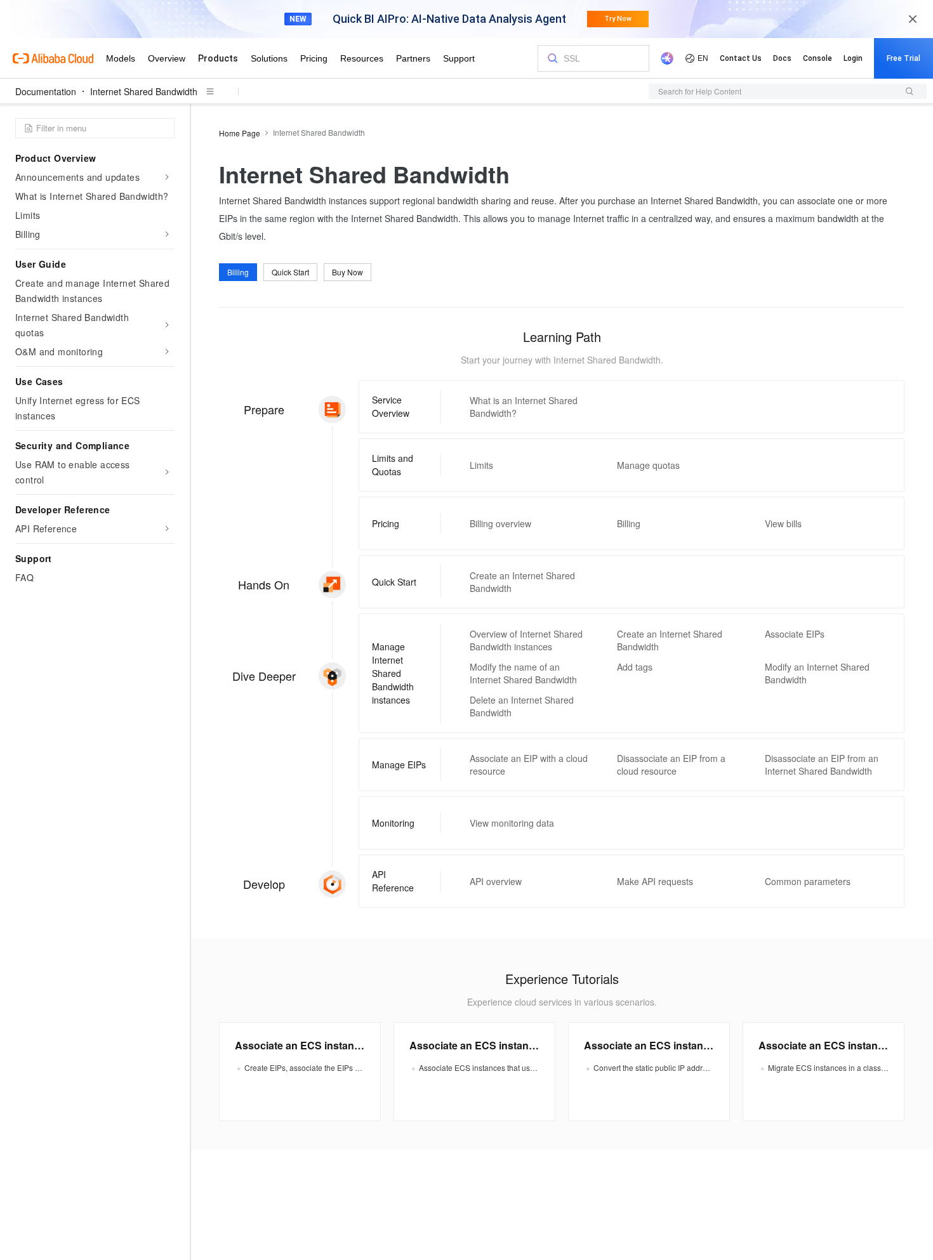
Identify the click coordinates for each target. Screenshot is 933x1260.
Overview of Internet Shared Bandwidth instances (526, 640)
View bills (783, 523)
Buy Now (347, 271)
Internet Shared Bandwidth (143, 91)
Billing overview (500, 523)
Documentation (45, 91)
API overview (496, 881)
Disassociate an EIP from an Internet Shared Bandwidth (821, 764)
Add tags (634, 666)
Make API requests (655, 881)
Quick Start (290, 271)
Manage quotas (648, 465)
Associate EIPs (794, 633)
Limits (481, 465)
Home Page (239, 133)
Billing (238, 271)
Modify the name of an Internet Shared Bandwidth (523, 673)
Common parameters (807, 881)
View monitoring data (512, 823)
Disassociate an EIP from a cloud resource (671, 764)
